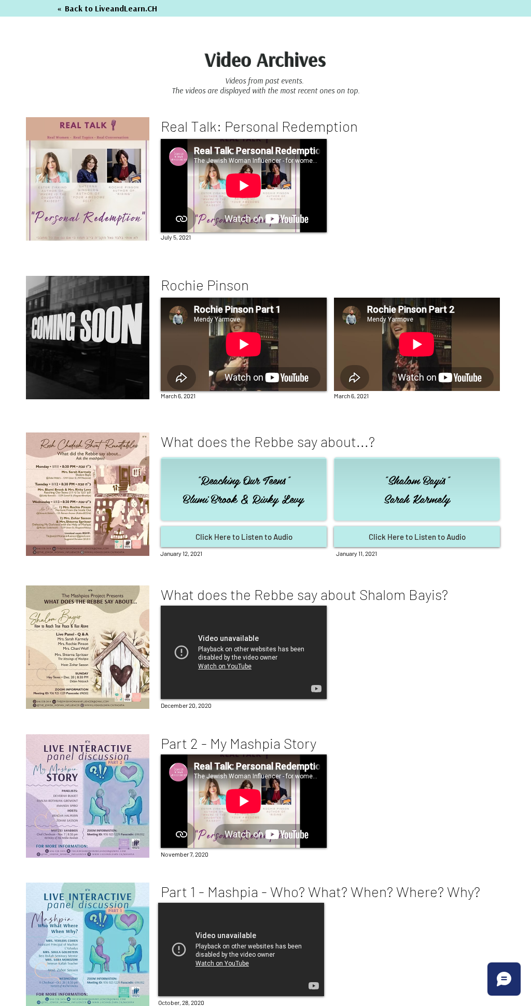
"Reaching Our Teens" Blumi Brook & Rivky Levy (243, 489)
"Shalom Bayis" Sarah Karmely (416, 489)
